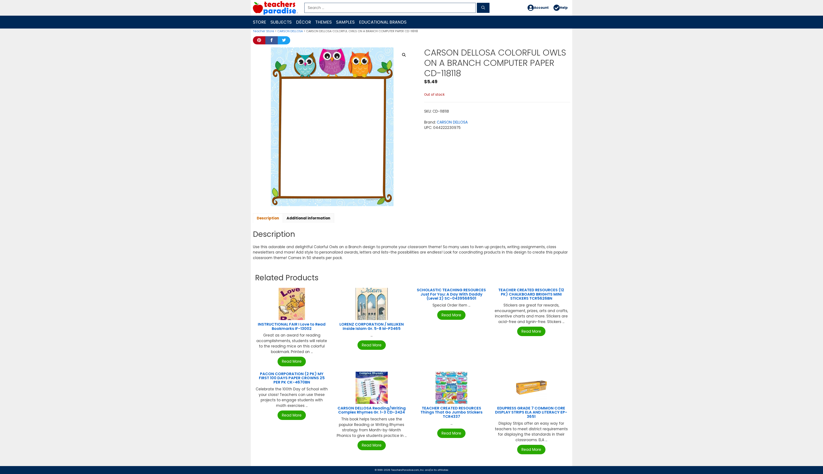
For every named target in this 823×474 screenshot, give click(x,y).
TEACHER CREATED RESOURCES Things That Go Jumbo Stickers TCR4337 (451, 412)
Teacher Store (263, 31)
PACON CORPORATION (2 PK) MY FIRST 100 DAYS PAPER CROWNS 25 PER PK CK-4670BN (292, 378)
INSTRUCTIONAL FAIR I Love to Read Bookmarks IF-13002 (292, 326)
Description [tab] (268, 218)
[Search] (483, 8)
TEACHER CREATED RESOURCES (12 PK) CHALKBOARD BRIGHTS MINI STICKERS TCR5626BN (531, 294)
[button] (404, 55)
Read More (292, 361)
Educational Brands (383, 22)
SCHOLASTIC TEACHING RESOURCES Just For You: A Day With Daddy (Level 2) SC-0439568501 (451, 294)
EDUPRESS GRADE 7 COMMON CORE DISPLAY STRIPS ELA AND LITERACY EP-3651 (531, 412)
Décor (303, 22)
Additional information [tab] (308, 218)
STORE (259, 22)
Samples (345, 22)
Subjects (281, 22)
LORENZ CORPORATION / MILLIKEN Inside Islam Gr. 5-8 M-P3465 (371, 326)
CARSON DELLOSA (290, 31)
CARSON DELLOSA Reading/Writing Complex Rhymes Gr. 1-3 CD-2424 (372, 410)
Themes (323, 22)
